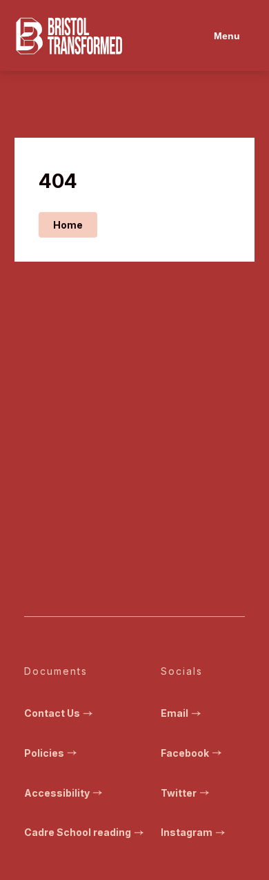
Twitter (179, 793)
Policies (44, 753)
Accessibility (57, 793)
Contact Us (52, 713)
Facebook (185, 753)
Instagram (186, 832)
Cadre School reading (77, 832)
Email (174, 713)
